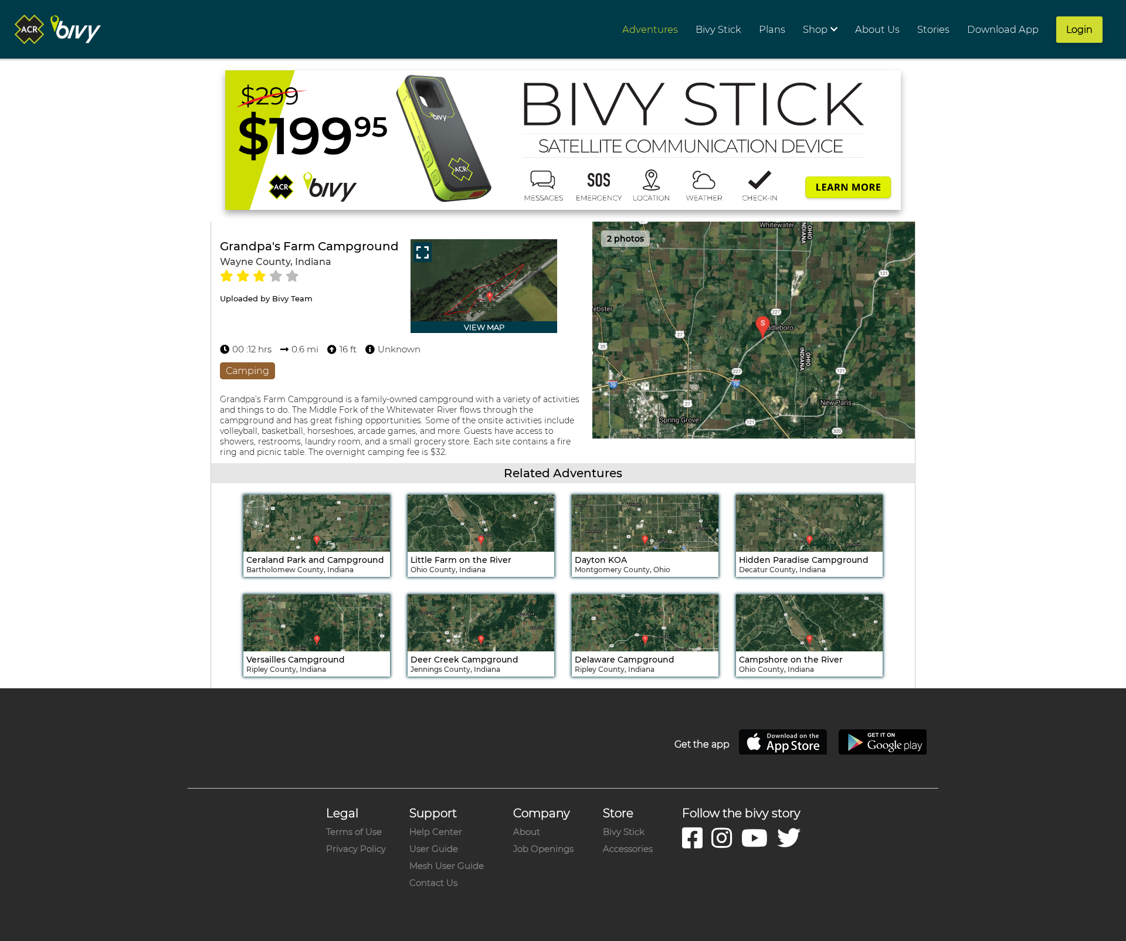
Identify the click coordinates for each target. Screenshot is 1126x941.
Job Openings (543, 848)
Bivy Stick (624, 831)
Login (1079, 29)
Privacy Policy (356, 848)
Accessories (628, 848)
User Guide (433, 848)
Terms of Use (354, 831)
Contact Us (433, 882)
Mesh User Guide (446, 865)
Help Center (435, 831)
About (526, 831)
